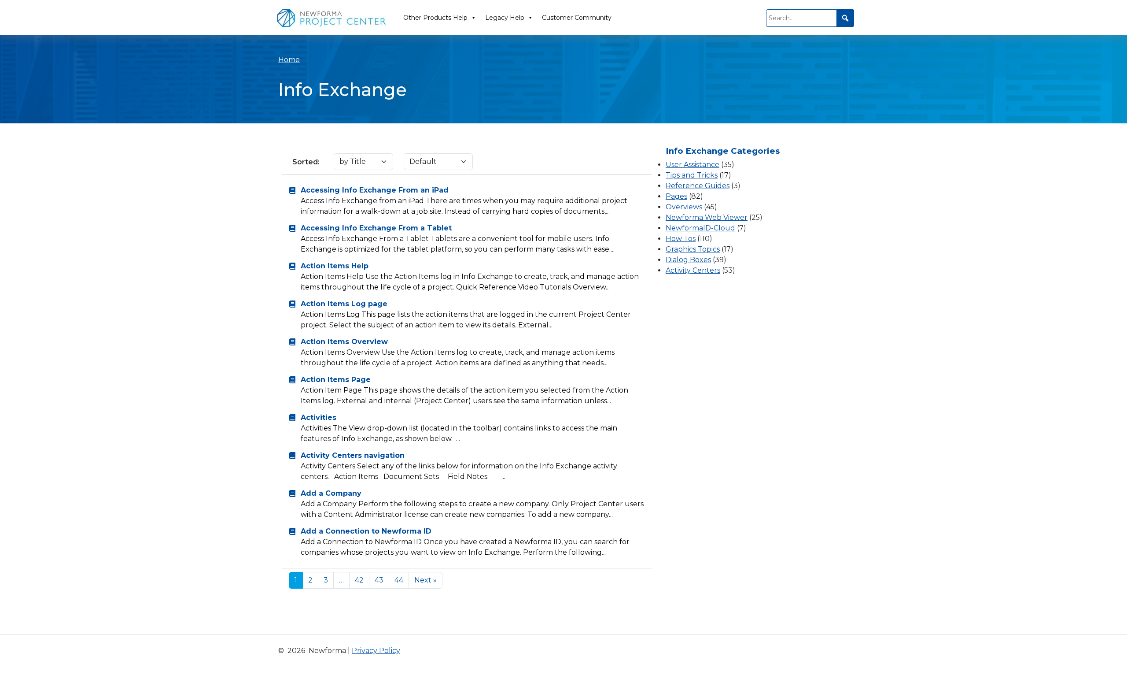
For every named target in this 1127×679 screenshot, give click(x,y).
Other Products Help (435, 18)
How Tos (681, 238)
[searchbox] (810, 18)
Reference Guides (697, 186)
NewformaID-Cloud (700, 228)
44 (398, 580)
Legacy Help (504, 18)
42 (359, 580)
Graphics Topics (693, 249)
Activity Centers (693, 270)
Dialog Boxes (688, 260)
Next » (425, 580)
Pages (676, 196)
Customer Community (576, 18)
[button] (845, 18)
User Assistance (692, 164)
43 (379, 580)
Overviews (684, 207)
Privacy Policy (376, 650)
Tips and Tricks (692, 175)
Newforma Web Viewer (707, 217)
